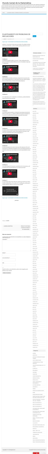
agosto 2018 (35, 259)
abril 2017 (34, 290)
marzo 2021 (35, 200)
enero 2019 (35, 250)
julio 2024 (34, 126)
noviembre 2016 (35, 299)
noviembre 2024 (35, 120)
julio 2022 (34, 170)
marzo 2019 (35, 246)
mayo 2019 (34, 242)
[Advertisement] (24, 23)
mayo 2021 (34, 196)
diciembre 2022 (35, 160)
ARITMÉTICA (35, 355)
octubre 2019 (35, 233)
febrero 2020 (35, 225)
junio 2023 (34, 149)
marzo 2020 (35, 223)
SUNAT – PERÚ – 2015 (36, 430)
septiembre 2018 (35, 257)
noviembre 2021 (35, 185)
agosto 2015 (35, 328)
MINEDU (34, 388)
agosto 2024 (35, 124)
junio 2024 (34, 128)
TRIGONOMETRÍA (36, 434)
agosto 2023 (35, 145)
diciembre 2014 (35, 343)
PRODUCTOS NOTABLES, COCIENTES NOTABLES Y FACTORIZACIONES (25, 228)
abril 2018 (34, 267)
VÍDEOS (34, 436)
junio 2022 (34, 172)
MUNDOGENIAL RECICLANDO (38, 394)
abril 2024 (34, 132)
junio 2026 (34, 111)
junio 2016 (34, 309)
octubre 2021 (35, 187)
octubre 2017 (35, 278)
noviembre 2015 (35, 322)
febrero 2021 (35, 202)
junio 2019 (34, 240)
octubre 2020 (35, 210)
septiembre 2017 (35, 280)
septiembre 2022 (35, 166)
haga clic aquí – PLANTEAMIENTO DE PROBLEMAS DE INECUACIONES (15, 41)
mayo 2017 (34, 288)
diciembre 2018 (35, 252)
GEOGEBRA (35, 372)
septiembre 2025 (35, 113)
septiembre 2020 (35, 212)
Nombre (4, 252)
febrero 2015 (35, 339)
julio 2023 (34, 147)
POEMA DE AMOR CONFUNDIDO (38, 58)
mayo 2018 (34, 265)
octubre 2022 (35, 164)
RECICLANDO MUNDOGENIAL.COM (38, 424)
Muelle (34, 392)
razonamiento (35, 422)
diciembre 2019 (35, 229)
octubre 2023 (35, 141)
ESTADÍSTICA (35, 368)
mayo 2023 (34, 151)
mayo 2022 (34, 174)
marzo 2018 (35, 269)
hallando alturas (35, 379)
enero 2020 (35, 227)
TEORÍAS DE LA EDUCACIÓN (37, 432)
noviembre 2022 (35, 162)
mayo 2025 (34, 118)
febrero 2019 (35, 248)
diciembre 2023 (35, 137)
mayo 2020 (34, 219)
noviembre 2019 (35, 231)
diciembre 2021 (35, 183)
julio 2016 (34, 307)
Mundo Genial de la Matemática (16, 3)
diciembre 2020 (35, 206)
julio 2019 (34, 238)
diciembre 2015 (35, 320)
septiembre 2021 (35, 189)
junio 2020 (34, 217)
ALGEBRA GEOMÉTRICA (8, 226)
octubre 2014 (35, 347)
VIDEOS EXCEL (35, 438)
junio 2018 (34, 263)
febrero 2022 (35, 179)
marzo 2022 (35, 177)
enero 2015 (35, 341)
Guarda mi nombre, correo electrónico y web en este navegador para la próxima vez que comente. (15, 270)
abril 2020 (34, 221)
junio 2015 (34, 332)
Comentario (4, 239)
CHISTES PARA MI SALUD (37, 360)
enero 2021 (35, 204)
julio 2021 (34, 193)
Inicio (4, 12)
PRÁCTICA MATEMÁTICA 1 (37, 402)
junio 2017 (34, 286)
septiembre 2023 (35, 143)
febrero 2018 (35, 271)
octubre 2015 (35, 324)
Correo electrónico (6, 257)
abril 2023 (34, 153)
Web (3, 262)
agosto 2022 (35, 168)
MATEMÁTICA (35, 386)
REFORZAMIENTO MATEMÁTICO (38, 426)
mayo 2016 (34, 311)
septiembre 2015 (35, 326)
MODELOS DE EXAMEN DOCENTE (38, 390)
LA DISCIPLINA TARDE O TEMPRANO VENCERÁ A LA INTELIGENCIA (18, 12)
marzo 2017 (35, 292)
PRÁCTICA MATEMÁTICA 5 (37, 406)
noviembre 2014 (35, 345)
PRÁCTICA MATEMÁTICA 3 (37, 404)
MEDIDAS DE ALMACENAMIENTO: (38, 76)
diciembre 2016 (35, 297)
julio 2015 (34, 330)
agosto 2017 (35, 282)
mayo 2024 (34, 130)
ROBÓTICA (34, 428)
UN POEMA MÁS (35, 60)
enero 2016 (35, 318)
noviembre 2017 (35, 276)
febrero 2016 (35, 316)
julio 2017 (34, 284)
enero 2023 (35, 158)
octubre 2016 (35, 301)
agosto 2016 (35, 305)
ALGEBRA (7, 220)
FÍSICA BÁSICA (35, 370)
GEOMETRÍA (35, 374)
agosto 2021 (35, 191)
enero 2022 (35, 181)
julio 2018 (34, 261)
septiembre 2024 (35, 122)
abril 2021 (34, 198)
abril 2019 (34, 244)
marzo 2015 (35, 337)
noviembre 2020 (35, 208)
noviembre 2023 (35, 139)
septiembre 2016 (35, 303)
